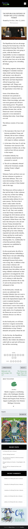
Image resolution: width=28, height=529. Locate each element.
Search (3, 412)
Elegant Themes (12, 527)
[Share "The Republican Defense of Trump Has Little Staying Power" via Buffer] (20, 355)
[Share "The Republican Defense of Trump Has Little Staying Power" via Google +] (10, 355)
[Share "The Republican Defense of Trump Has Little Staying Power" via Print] (15, 357)
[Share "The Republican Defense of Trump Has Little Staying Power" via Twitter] (7, 355)
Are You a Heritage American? (9, 454)
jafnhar (5, 496)
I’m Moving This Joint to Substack (10, 451)
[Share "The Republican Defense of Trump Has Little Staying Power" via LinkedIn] (18, 355)
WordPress (22, 527)
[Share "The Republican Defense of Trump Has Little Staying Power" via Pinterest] (15, 355)
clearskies (6, 490)
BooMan (12, 20)
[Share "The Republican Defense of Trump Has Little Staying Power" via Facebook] (5, 355)
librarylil (6, 484)
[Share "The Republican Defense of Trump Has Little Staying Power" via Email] (12, 357)
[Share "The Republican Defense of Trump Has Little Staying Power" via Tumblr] (12, 355)
